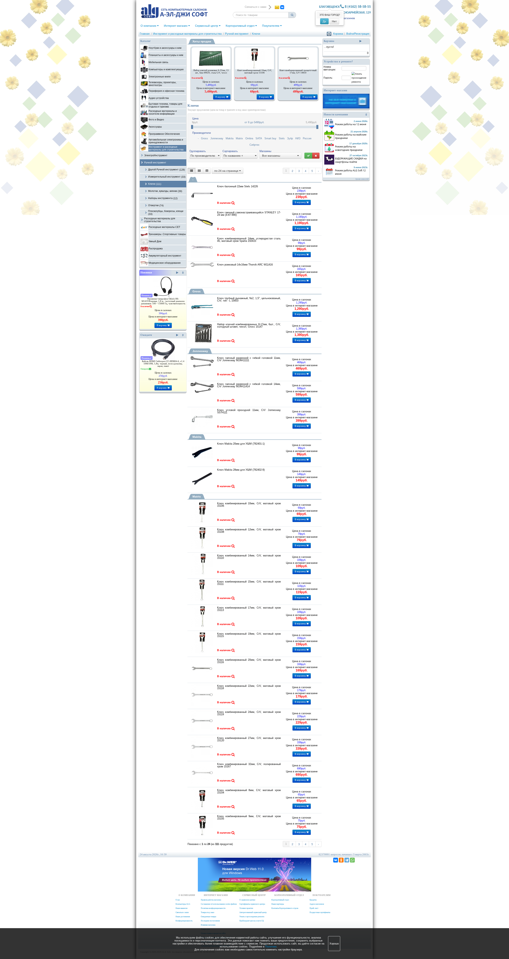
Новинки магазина (208, 925)
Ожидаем (146, 335)
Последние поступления (210, 921)
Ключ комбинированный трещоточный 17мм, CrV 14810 (298, 71)
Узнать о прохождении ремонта (251, 917)
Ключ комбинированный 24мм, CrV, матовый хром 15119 (249, 713)
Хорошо (334, 943)
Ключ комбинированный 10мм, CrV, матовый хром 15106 (254, 71)
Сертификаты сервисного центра (252, 904)
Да (324, 21)
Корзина (338, 33)
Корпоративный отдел (240, 25)
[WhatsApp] (352, 860)
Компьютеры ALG (183, 904)
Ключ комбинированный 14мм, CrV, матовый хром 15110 (249, 556)
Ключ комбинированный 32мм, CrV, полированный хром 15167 (249, 765)
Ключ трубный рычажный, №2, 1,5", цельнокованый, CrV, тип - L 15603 (249, 299)
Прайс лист (314, 908)
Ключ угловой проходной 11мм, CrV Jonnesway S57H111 (249, 411)
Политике (271, 946)
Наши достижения (183, 917)
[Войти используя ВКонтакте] (329, 33)
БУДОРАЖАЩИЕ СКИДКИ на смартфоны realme (351, 160)
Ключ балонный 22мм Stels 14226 (237, 186)
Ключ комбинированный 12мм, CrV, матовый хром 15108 (249, 530)
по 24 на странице (226, 170)
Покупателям (271, 25)
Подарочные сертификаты (320, 912)
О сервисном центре (247, 900)
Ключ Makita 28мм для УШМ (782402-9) (241, 470)
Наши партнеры (277, 904)
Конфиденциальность (184, 921)
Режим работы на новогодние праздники (348, 148)
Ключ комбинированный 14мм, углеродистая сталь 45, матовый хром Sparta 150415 (249, 239)
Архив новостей (362, 179)
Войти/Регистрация (357, 33)
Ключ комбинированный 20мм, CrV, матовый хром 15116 (249, 661)
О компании (149, 25)
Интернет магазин (176, 25)
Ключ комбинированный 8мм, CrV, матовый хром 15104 (249, 791)
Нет (334, 21)
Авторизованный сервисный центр (253, 912)
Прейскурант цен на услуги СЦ (251, 921)
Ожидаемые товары (208, 917)
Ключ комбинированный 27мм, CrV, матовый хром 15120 (249, 739)
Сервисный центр (207, 25)
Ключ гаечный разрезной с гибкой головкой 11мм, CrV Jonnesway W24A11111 (249, 359)
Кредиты (313, 900)
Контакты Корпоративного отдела (284, 908)
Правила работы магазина (211, 900)
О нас (178, 900)
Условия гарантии (246, 908)
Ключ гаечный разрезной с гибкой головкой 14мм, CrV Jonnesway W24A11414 (249, 385)
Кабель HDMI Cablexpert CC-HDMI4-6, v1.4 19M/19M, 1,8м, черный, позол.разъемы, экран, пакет (163, 363)
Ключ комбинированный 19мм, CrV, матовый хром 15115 (249, 635)
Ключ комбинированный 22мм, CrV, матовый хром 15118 (249, 687)
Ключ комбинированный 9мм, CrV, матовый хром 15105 (249, 817)
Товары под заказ (207, 912)
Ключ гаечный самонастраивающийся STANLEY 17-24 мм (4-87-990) (249, 213)
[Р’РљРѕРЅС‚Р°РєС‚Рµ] (335, 860)
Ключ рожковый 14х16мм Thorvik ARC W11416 (245, 264)
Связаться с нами (182, 912)
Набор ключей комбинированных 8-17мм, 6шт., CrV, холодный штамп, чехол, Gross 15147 (249, 325)
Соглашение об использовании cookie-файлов (219, 904)
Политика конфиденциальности (213, 908)
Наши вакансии (181, 908)
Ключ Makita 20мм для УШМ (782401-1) (241, 444)
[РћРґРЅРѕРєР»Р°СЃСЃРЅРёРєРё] (341, 860)
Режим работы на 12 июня (350, 124)
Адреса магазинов (344, 18)
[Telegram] (346, 860)
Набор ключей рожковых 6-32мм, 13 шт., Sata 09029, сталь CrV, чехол (211, 71)
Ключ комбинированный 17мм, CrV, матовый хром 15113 (249, 609)
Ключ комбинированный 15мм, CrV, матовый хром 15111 (249, 582)
